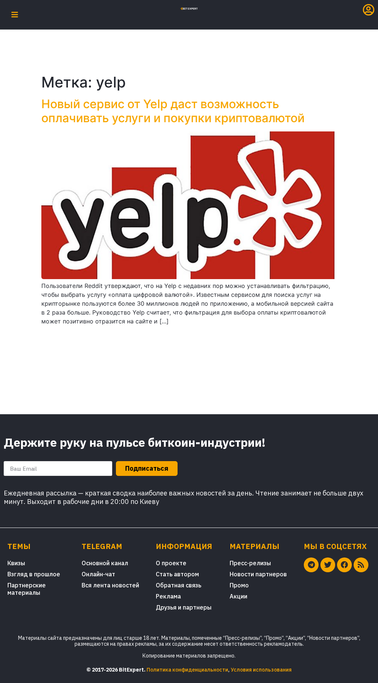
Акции (238, 596)
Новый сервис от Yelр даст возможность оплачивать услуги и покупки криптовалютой (173, 111)
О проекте (171, 563)
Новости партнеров (258, 574)
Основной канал (105, 563)
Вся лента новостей (110, 585)
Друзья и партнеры (184, 607)
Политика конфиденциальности (187, 669)
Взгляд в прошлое (33, 574)
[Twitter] (327, 564)
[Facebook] (344, 564)
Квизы (16, 563)
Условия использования (261, 669)
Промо (239, 585)
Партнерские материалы (26, 588)
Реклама (168, 596)
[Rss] (361, 564)
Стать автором (177, 574)
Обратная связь (178, 585)
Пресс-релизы (250, 563)
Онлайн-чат (98, 574)
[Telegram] (311, 564)
